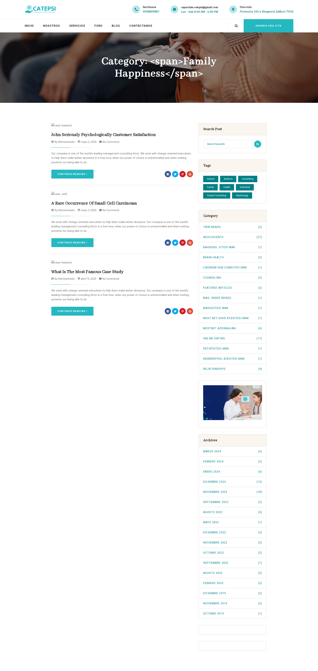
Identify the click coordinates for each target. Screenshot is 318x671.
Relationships (232, 369)
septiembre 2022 (232, 563)
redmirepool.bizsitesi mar (232, 358)
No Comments (111, 141)
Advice (210, 178)
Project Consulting (216, 195)
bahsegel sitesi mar (232, 247)
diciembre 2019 (232, 593)
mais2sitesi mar (232, 308)
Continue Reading (71, 174)
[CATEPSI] (42, 9)
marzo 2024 (232, 451)
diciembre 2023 (232, 481)
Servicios (77, 25)
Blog (116, 25)
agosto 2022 (232, 573)
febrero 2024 (232, 461)
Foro (98, 25)
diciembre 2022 (232, 532)
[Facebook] (168, 174)
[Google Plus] (190, 174)
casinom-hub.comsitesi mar (232, 267)
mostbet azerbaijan (232, 328)
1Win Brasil (232, 227)
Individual (245, 187)
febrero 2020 (232, 583)
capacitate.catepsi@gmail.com (199, 7)
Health (226, 187)
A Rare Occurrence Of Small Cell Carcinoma (94, 203)
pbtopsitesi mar (232, 348)
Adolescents (232, 237)
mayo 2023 (232, 522)
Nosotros (51, 25)
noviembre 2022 (232, 542)
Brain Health (232, 257)
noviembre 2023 (232, 492)
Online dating (232, 338)
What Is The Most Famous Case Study (87, 272)
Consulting (247, 178)
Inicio (29, 25)
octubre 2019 (232, 613)
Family (210, 187)
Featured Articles (232, 287)
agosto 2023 (232, 512)
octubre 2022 (232, 552)
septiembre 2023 (232, 502)
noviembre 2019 (232, 603)
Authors (228, 178)
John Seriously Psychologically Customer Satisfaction (103, 134)
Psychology (242, 195)
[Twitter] (175, 174)
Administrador (66, 141)
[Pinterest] (182, 174)
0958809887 (151, 11)
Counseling (232, 277)
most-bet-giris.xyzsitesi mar (232, 318)
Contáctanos (140, 25)
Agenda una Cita (268, 25)
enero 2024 (232, 471)
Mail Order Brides (232, 298)
